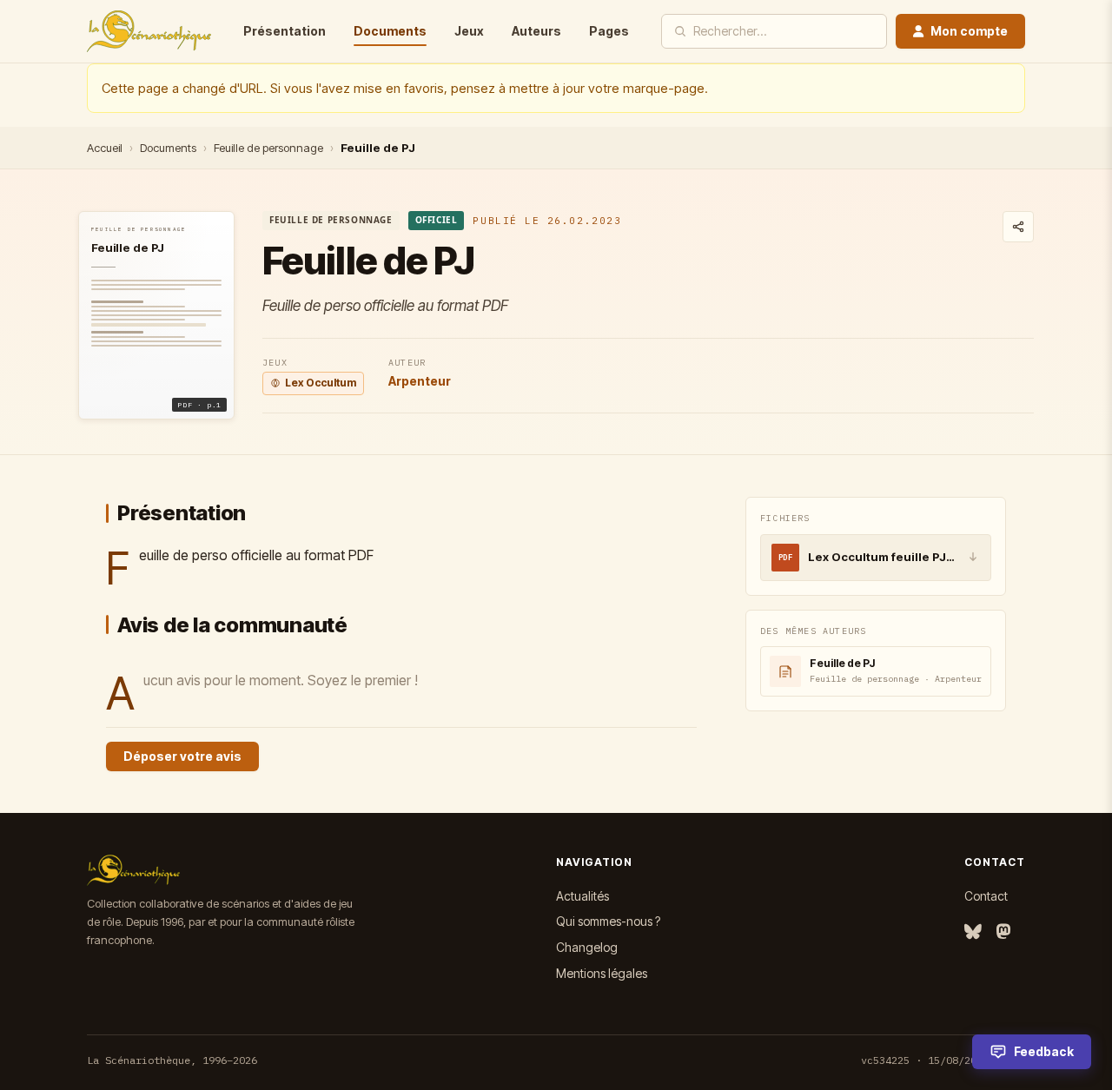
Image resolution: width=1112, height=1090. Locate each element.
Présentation (284, 30)
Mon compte (969, 30)
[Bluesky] (973, 932)
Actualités (582, 896)
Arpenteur (419, 380)
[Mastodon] (1003, 932)
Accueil (104, 148)
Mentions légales (601, 973)
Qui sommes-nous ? (608, 921)
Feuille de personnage (268, 148)
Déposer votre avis (182, 756)
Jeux (469, 30)
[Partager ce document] (1018, 226)
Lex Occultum (320, 382)
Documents (390, 30)
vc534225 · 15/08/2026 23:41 (943, 1060)
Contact (986, 896)
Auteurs (536, 30)
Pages (609, 30)
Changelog (587, 947)
